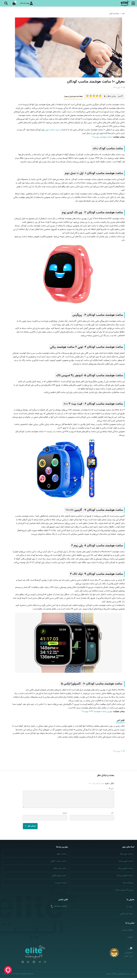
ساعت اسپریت (60, 882)
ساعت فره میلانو (60, 868)
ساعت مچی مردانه (126, 861)
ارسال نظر (31, 826)
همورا (109, 973)
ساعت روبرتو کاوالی (59, 875)
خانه (123, 13)
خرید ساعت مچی (52, 129)
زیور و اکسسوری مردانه (124, 889)
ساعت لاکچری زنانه (125, 868)
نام (112, 813)
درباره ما (130, 906)
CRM (114, 974)
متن (112, 788)
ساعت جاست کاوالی (58, 861)
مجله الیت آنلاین (114, 13)
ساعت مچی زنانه (126, 853)
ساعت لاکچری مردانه (125, 875)
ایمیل (64, 813)
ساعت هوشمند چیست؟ (102, 137)
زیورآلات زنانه (128, 882)
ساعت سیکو (61, 853)
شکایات (130, 937)
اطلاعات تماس (127, 930)
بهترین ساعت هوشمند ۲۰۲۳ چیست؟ (96, 711)
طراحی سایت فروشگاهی (126, 973)
